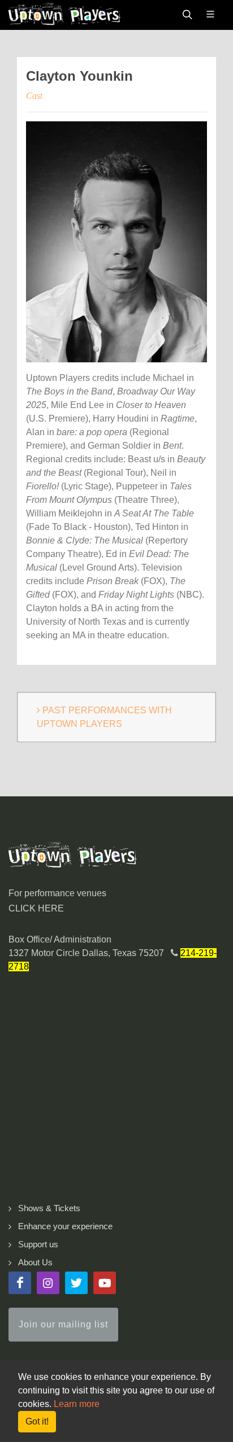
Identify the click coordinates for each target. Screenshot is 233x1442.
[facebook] (19, 1283)
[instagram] (48, 1283)
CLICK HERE (36, 908)
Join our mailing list (63, 1324)
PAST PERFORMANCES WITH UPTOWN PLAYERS (104, 717)
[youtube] (104, 1283)
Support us (38, 1244)
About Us (35, 1262)
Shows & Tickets (49, 1208)
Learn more (77, 1404)
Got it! (37, 1421)
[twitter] (76, 1283)
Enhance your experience (65, 1226)
